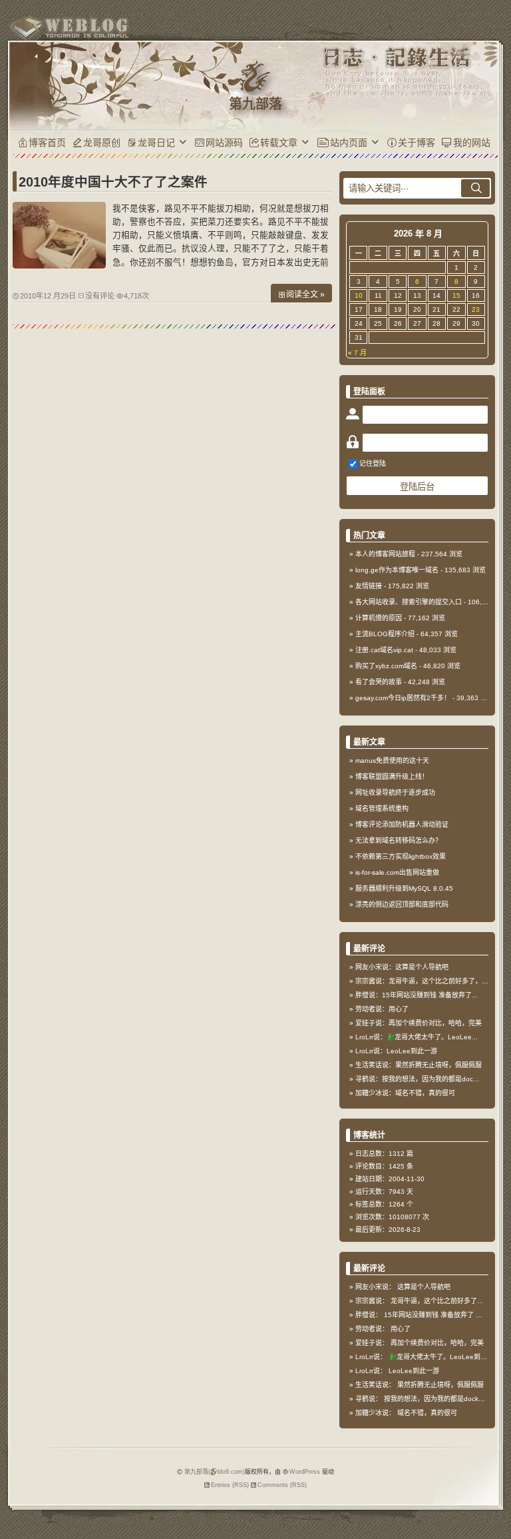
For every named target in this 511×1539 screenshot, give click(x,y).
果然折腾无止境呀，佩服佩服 (440, 1384)
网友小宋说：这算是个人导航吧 (401, 967)
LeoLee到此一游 (414, 1370)
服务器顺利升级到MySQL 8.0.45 (404, 888)
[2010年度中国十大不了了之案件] (59, 265)
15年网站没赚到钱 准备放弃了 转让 (436, 1314)
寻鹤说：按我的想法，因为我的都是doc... (417, 1079)
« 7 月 (357, 352)
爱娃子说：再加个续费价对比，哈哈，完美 (418, 1023)
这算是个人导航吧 (423, 1286)
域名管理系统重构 (382, 808)
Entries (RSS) (230, 1485)
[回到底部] (494, 1522)
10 (359, 295)
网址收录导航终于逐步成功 (395, 792)
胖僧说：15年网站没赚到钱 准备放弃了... (416, 995)
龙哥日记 (156, 142)
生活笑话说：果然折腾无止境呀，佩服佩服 (418, 1065)
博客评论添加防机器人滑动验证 (401, 824)
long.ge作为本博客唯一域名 (396, 570)
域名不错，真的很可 (427, 1412)
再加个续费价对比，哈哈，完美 (437, 1342)
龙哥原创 (101, 142)
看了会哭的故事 (378, 682)
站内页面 (348, 142)
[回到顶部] (494, 1498)
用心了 (401, 1328)
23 (476, 309)
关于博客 (416, 142)
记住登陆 (372, 463)
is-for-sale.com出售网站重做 (397, 872)
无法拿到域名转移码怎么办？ (398, 840)
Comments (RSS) (282, 1485)
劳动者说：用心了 (382, 1009)
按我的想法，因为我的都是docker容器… (444, 1398)
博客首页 (47, 142)
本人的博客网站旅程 (385, 554)
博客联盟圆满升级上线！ (391, 776)
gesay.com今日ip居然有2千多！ (402, 698)
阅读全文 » (305, 294)
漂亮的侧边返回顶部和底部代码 (401, 904)
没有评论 (99, 296)
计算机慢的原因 (378, 618)
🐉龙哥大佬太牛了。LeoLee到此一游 (444, 1356)
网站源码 (224, 142)
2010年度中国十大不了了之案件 (113, 182)
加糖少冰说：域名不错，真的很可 (405, 1093)
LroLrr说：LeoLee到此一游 (396, 1051)
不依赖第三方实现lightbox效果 (400, 856)
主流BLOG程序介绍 (385, 634)
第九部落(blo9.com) (214, 1471)
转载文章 (278, 142)
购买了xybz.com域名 (386, 666)
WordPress (304, 1471)
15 (456, 295)
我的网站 (471, 142)
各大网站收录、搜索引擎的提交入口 (408, 602)
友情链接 (368, 586)
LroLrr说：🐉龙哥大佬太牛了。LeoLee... (416, 1037)
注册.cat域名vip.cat (384, 650)
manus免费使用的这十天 (392, 760)
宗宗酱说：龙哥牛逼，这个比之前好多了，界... (424, 981)
